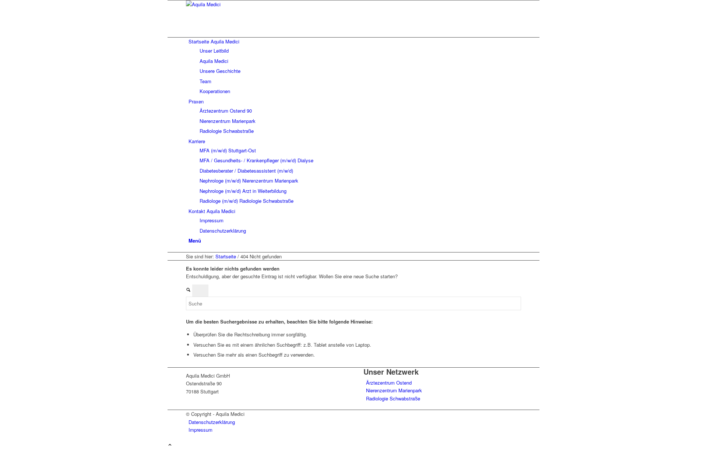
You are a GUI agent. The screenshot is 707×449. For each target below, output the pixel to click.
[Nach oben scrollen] (170, 445)
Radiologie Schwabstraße (393, 398)
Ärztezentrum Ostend (389, 382)
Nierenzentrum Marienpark (394, 390)
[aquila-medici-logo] (241, 4)
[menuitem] (355, 66)
